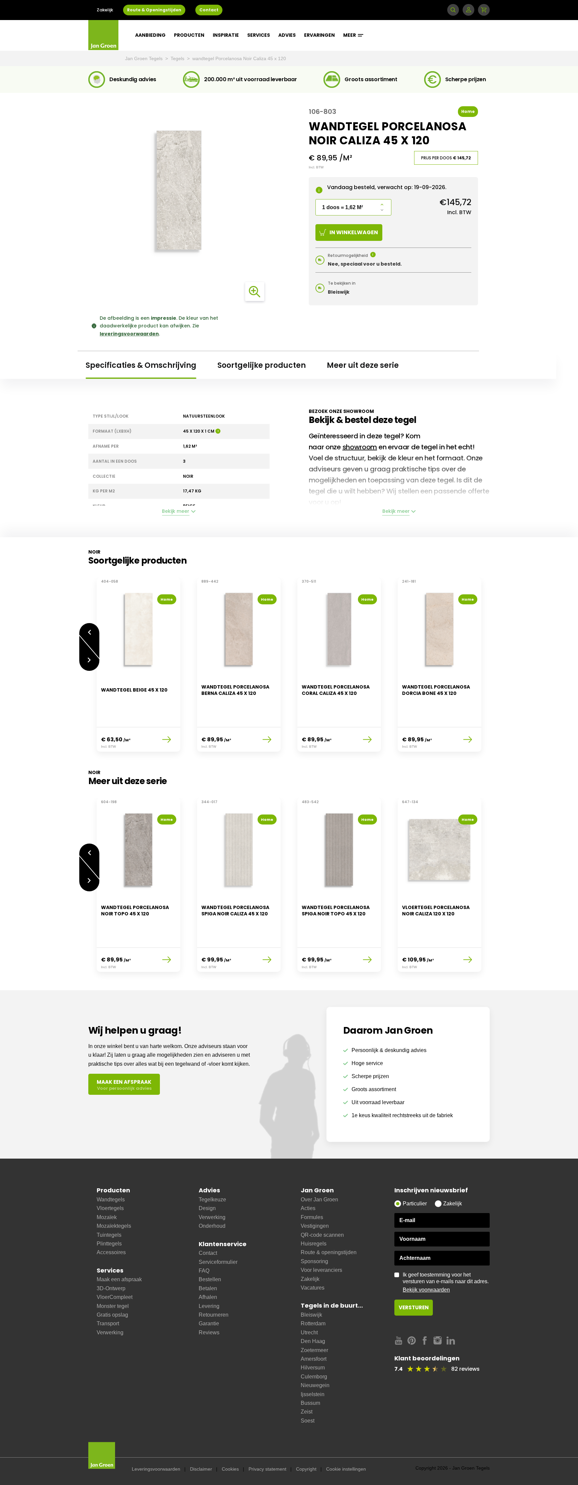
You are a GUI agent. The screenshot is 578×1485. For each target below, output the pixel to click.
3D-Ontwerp (111, 1288)
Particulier (415, 1203)
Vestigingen (315, 1226)
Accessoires (111, 1252)
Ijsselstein (312, 1394)
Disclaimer (201, 1469)
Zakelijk (105, 10)
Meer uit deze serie (363, 365)
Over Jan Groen (319, 1199)
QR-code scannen (322, 1235)
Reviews (209, 1332)
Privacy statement (267, 1469)
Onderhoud (212, 1226)
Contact (208, 10)
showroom (360, 447)
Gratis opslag (112, 1315)
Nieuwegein (315, 1385)
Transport (108, 1323)
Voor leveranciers (321, 1270)
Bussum (310, 1403)
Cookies (230, 1469)
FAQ (204, 1271)
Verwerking (110, 1332)
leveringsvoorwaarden (129, 333)
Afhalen (208, 1297)
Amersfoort (313, 1359)
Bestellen (210, 1279)
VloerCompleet (114, 1297)
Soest (307, 1421)
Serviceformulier (218, 1262)
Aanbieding (150, 35)
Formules (312, 1217)
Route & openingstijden (329, 1252)
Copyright (306, 1469)
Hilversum (313, 1367)
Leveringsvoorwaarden (156, 1469)
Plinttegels (109, 1243)
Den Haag (313, 1341)
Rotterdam (313, 1323)
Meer (350, 35)
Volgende (89, 665)
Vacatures (312, 1288)
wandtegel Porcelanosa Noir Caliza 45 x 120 (239, 58)
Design (207, 1208)
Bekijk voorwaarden (426, 1290)
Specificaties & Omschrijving (141, 365)
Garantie (209, 1323)
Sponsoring (314, 1261)
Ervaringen (319, 35)
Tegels (178, 58)
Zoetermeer (314, 1350)
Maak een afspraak (119, 1279)
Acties (308, 1208)
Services (258, 35)
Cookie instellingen (346, 1469)
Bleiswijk (311, 1315)
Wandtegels (111, 1199)
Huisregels (313, 1243)
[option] (138, 669)
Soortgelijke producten (261, 365)
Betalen (208, 1288)
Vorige (89, 629)
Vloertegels (110, 1208)
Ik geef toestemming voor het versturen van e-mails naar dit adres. (446, 1282)
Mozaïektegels (114, 1226)
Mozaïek (107, 1217)
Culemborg (314, 1376)
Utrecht (309, 1332)
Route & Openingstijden (154, 10)
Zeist (306, 1412)
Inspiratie (226, 35)
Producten (189, 35)
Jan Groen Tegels (144, 58)
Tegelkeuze (212, 1199)
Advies (287, 35)
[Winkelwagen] (484, 10)
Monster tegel (113, 1306)
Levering (209, 1306)
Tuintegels (109, 1235)
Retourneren (213, 1315)
